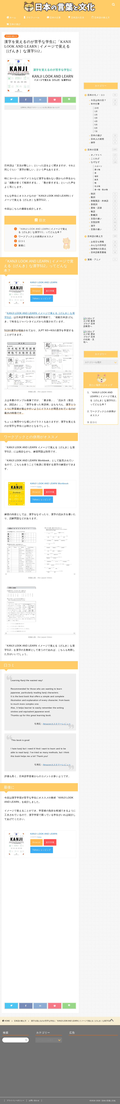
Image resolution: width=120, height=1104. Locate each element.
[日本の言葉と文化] (60, 12)
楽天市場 (50, 291)
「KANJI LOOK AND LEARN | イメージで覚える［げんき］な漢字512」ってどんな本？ (42, 230)
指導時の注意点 (103, 249)
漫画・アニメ (101, 259)
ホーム (13, 17)
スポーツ (98, 166)
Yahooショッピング (41, 298)
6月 (96, 128)
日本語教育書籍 (103, 252)
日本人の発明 (103, 139)
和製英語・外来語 (103, 201)
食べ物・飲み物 (101, 190)
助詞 (103, 194)
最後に (21, 245)
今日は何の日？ (103, 100)
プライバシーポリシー (15, 1100)
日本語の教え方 (102, 17)
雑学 (103, 142)
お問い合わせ (34, 1100)
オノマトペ (103, 155)
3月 (96, 118)
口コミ (21, 241)
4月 (96, 121)
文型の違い (103, 219)
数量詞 (103, 215)
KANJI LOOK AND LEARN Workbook (49, 483)
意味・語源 (103, 208)
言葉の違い (103, 229)
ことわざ (103, 159)
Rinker (39, 285)
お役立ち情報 (103, 242)
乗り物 (97, 170)
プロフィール (33, 17)
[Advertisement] (40, 138)
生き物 (97, 186)
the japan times (45, 392)
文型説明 (103, 222)
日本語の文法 (77, 17)
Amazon (36, 291)
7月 (96, 131)
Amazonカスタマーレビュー (57, 724)
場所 (96, 176)
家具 (96, 180)
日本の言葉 (55, 17)
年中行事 (103, 104)
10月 (97, 108)
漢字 (103, 226)
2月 (96, 115)
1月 (96, 111)
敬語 (103, 211)
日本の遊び (15, 24)
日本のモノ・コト (102, 95)
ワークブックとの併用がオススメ (36, 236)
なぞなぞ (103, 162)
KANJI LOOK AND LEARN (43, 282)
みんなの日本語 (103, 245)
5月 (96, 125)
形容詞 (103, 204)
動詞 (103, 197)
